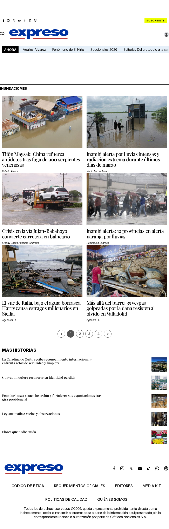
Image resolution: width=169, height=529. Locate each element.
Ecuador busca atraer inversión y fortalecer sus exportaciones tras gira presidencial (51, 397)
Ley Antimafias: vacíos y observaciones (31, 413)
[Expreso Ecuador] (34, 473)
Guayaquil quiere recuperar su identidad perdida (38, 377)
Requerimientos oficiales (79, 486)
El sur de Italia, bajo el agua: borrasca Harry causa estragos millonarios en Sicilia (41, 308)
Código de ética (28, 486)
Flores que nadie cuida (19, 432)
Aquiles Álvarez (34, 49)
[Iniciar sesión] (166, 34)
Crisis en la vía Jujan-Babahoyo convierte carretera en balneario (36, 233)
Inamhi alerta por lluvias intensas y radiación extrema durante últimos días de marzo (123, 159)
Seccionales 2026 (103, 49)
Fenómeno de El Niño (68, 49)
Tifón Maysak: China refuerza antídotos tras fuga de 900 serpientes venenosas (41, 159)
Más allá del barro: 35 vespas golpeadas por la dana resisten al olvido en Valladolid (121, 308)
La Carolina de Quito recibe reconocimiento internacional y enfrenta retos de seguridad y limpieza (47, 361)
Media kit (152, 486)
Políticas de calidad (66, 499)
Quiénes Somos (112, 499)
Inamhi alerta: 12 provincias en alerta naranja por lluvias (125, 233)
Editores (124, 486)
